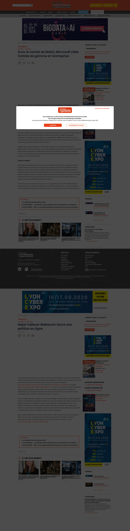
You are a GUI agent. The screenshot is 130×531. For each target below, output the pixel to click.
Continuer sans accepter (102, 108)
